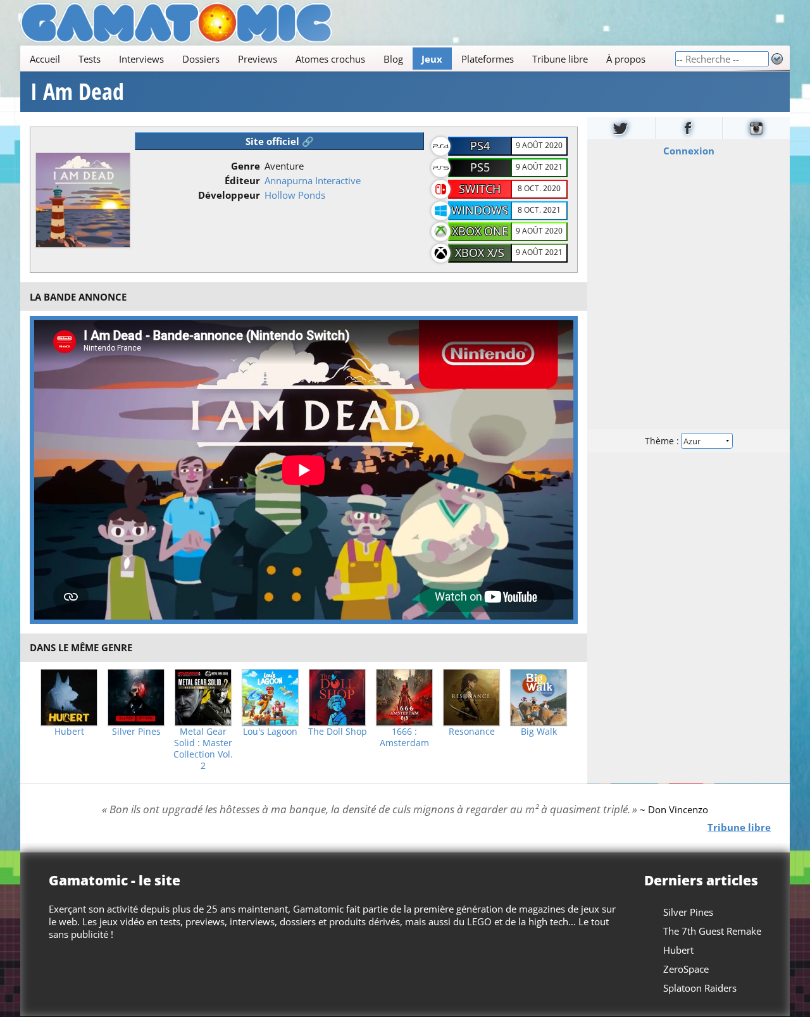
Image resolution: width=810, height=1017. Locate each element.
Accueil (45, 59)
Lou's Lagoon (270, 731)
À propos (625, 59)
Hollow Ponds (295, 195)
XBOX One (480, 231)
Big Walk (539, 731)
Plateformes (487, 59)
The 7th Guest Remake (712, 931)
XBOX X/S (479, 252)
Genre (245, 165)
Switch (480, 188)
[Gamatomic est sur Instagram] (756, 128)
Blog (393, 59)
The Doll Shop (337, 731)
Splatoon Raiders (700, 988)
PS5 (480, 167)
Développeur (229, 195)
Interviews (141, 59)
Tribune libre (560, 59)
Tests (89, 59)
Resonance (472, 731)
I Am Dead (77, 91)
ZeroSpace (686, 969)
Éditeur (242, 180)
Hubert (69, 731)
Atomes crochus (330, 59)
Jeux (431, 59)
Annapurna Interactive (313, 180)
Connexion (688, 150)
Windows (479, 210)
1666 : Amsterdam (404, 737)
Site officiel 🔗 (280, 141)
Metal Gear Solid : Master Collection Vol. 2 (203, 748)
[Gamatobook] (689, 128)
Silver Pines (136, 731)
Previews (257, 59)
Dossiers (201, 59)
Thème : (663, 441)
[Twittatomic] (621, 128)
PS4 (480, 145)
